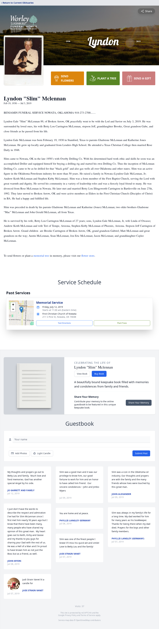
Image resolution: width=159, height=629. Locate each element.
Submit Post (141, 453)
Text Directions (64, 323)
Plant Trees (122, 323)
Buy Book (99, 373)
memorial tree (41, 255)
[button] (21, 309)
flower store (87, 255)
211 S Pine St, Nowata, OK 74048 (59, 316)
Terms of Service (88, 615)
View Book (82, 373)
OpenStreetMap (83, 620)
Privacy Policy (71, 615)
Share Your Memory (138, 402)
